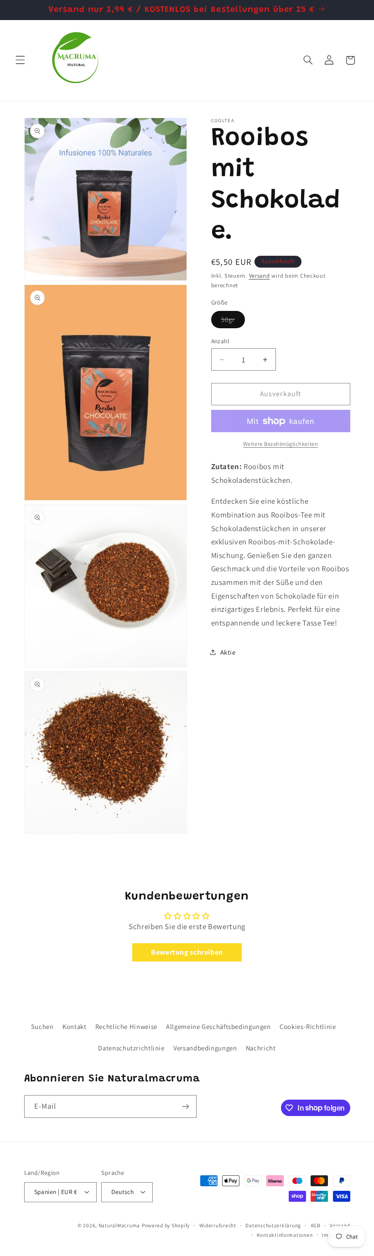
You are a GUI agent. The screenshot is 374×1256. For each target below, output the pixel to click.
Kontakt (74, 1026)
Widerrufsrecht (217, 1225)
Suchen (42, 1026)
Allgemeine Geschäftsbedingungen (218, 1026)
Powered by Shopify (166, 1225)
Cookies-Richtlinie (308, 1026)
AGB (316, 1225)
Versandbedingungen (205, 1048)
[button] (20, 60)
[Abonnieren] (185, 1106)
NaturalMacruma (119, 1225)
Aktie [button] (228, 652)
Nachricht (261, 1048)
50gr (233, 321)
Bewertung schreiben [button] (187, 952)
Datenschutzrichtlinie (131, 1048)
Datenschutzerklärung (273, 1225)
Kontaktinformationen (285, 1234)
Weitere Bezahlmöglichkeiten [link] (280, 444)
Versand (259, 275)
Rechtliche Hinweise (126, 1026)
